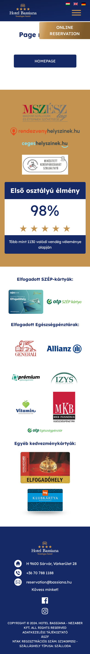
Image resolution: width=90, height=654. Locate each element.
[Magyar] (68, 3)
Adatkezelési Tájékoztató (45, 632)
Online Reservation (65, 30)
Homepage (45, 61)
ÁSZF (45, 637)
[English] (76, 3)
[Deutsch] (83, 3)
